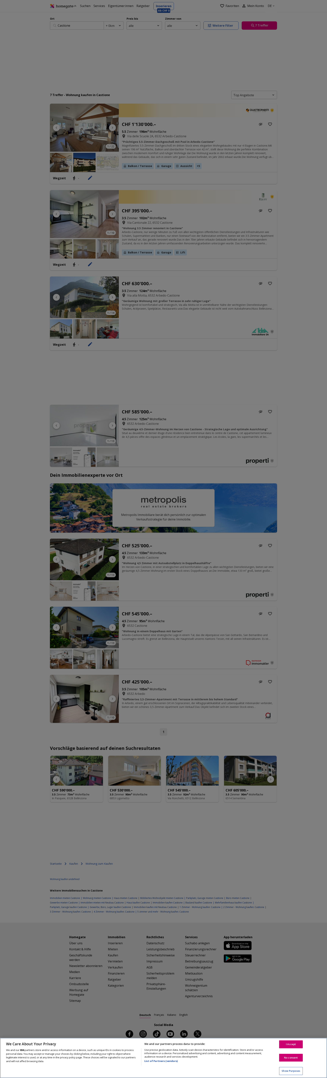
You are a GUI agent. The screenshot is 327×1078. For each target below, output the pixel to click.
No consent (291, 1057)
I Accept (291, 1044)
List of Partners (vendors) (161, 1061)
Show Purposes (291, 1071)
